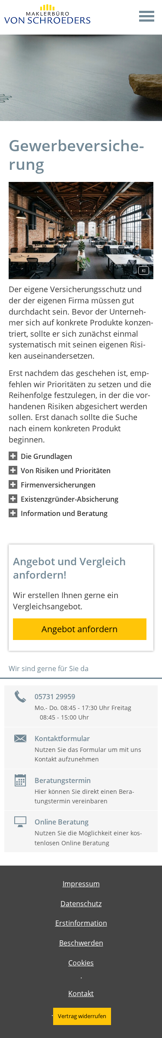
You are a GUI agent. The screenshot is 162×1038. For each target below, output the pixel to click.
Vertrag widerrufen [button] (82, 1016)
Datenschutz (81, 903)
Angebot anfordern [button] (79, 629)
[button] (46, 456)
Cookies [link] (81, 963)
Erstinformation (81, 923)
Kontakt (81, 993)
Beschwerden (81, 943)
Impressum (81, 883)
